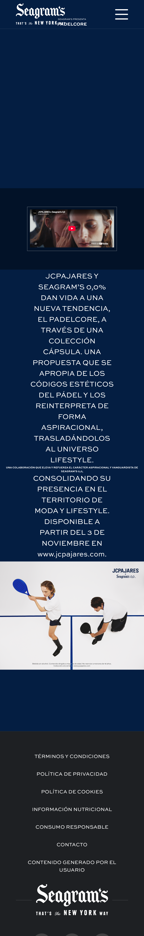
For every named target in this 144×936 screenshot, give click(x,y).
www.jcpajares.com (71, 554)
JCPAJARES (68, 276)
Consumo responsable (72, 827)
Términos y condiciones (72, 756)
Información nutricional (72, 809)
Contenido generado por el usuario (72, 866)
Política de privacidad (71, 774)
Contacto (72, 844)
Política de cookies (72, 792)
